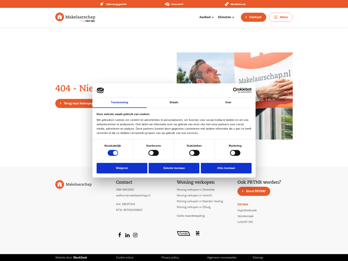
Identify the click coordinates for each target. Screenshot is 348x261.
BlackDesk (80, 257)
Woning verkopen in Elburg (193, 207)
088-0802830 (125, 189)
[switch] (153, 153)
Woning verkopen (196, 182)
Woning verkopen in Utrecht (194, 195)
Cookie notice (124, 257)
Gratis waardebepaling (191, 216)
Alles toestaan (226, 168)
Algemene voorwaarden (222, 257)
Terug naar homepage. (80, 103)
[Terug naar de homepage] (75, 17)
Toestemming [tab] (119, 102)
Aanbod (204, 17)
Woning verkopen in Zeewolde (196, 189)
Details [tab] (174, 102)
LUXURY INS (245, 222)
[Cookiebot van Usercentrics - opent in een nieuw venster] (236, 90)
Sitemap (258, 257)
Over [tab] (228, 102)
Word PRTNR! (256, 191)
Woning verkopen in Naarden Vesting (200, 201)
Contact (255, 17)
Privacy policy (170, 257)
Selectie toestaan (174, 168)
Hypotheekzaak (247, 210)
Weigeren (122, 168)
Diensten (224, 17)
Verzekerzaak (245, 216)
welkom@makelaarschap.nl (133, 195)
